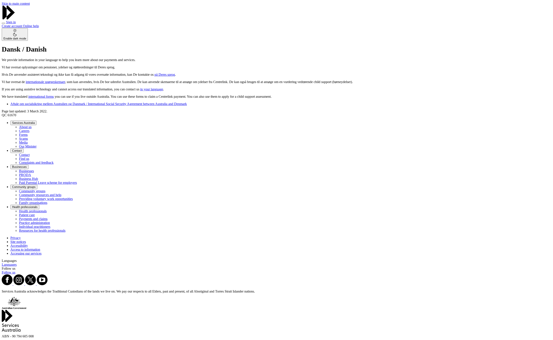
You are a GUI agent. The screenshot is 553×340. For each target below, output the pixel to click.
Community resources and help (40, 195)
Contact (17, 150)
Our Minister (28, 146)
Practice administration (34, 223)
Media (23, 142)
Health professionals (25, 207)
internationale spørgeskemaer (45, 82)
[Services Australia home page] (9, 18)
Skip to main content (16, 3)
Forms (23, 135)
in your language (151, 89)
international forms (41, 96)
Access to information (25, 249)
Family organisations (33, 203)
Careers (24, 131)
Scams (23, 138)
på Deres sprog (164, 74)
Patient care (27, 215)
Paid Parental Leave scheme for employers (48, 182)
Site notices (18, 242)
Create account (12, 26)
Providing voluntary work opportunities (46, 199)
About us (25, 127)
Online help (31, 26)
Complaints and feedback (36, 162)
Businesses (19, 166)
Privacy (15, 238)
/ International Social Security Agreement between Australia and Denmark (98, 104)
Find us (24, 159)
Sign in (11, 22)
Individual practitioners (34, 226)
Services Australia (23, 122)
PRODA (25, 175)
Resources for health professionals (42, 230)
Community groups (24, 187)
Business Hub (28, 179)
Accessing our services (25, 253)
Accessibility (19, 245)
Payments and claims (33, 219)
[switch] (15, 34)
